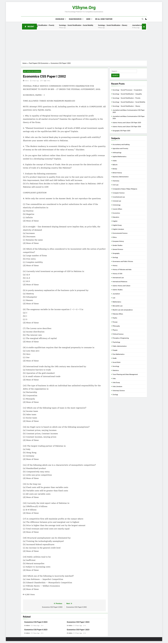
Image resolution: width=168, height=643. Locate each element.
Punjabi (115, 350)
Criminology (116, 205)
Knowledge (60, 19)
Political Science (118, 334)
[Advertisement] (84, 45)
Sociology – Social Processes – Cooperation (127, 90)
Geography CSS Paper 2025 (121, 131)
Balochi (115, 165)
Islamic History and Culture (121, 286)
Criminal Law (117, 201)
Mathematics (117, 302)
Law (114, 298)
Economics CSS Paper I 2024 (78, 622)
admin (27, 81)
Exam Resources (75, 19)
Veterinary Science (119, 390)
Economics (116, 213)
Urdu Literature (117, 386)
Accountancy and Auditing (121, 144)
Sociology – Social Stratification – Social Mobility (56, 25)
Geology (115, 257)
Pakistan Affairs (118, 314)
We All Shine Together (103, 19)
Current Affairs (117, 209)
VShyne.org (84, 7)
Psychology (116, 342)
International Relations (120, 281)
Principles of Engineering (121, 338)
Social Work (116, 362)
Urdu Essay (116, 382)
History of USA (117, 274)
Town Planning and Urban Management (125, 374)
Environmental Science (120, 233)
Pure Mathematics (118, 354)
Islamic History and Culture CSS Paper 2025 (127, 122)
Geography (116, 253)
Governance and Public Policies (123, 261)
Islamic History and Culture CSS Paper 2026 (127, 126)
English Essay (117, 225)
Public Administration (120, 346)
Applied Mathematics (119, 156)
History (115, 265)
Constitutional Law (119, 197)
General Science (118, 249)
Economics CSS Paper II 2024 (35, 622)
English (115, 221)
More (88, 19)
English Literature (118, 229)
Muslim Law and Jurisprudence (123, 310)
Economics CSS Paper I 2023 (78, 630)
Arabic (115, 161)
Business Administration (121, 177)
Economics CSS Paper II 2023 (35, 630)
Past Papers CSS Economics (32, 71)
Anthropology (117, 152)
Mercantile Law (117, 306)
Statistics (116, 370)
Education (116, 217)
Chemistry (116, 181)
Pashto (115, 318)
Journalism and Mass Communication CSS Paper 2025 (131, 25)
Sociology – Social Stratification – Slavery (93, 25)
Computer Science (119, 193)
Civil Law (115, 185)
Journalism (116, 294)
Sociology (116, 366)
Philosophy (116, 326)
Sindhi (115, 358)
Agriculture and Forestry (120, 148)
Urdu (114, 378)
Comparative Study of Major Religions (125, 189)
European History (118, 241)
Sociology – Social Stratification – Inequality (127, 94)
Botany (115, 169)
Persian (115, 322)
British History (117, 173)
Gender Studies (117, 245)
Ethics (115, 237)
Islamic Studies (118, 290)
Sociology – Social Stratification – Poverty (126, 98)
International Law (118, 278)
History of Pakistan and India (122, 269)
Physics (115, 330)
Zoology (115, 394)
